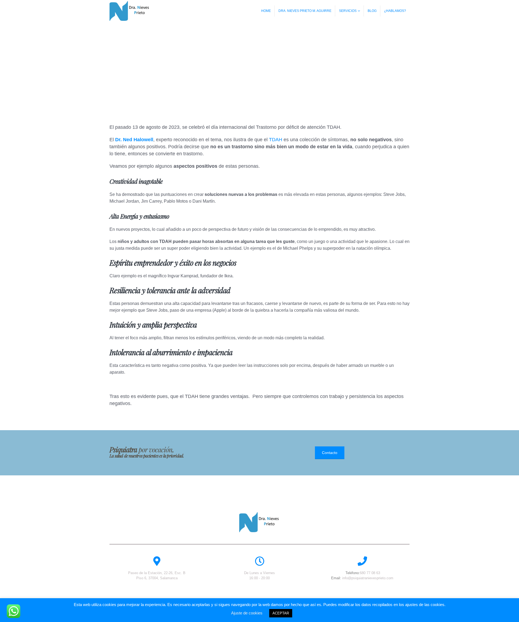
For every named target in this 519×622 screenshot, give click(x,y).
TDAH (275, 139)
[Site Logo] (129, 11)
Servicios (348, 11)
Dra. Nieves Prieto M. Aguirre (304, 11)
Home (266, 11)
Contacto (329, 452)
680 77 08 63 (370, 573)
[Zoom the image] (259, 515)
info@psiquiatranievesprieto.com (367, 578)
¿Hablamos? (395, 11)
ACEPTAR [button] (280, 613)
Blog (372, 11)
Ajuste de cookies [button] (246, 613)
